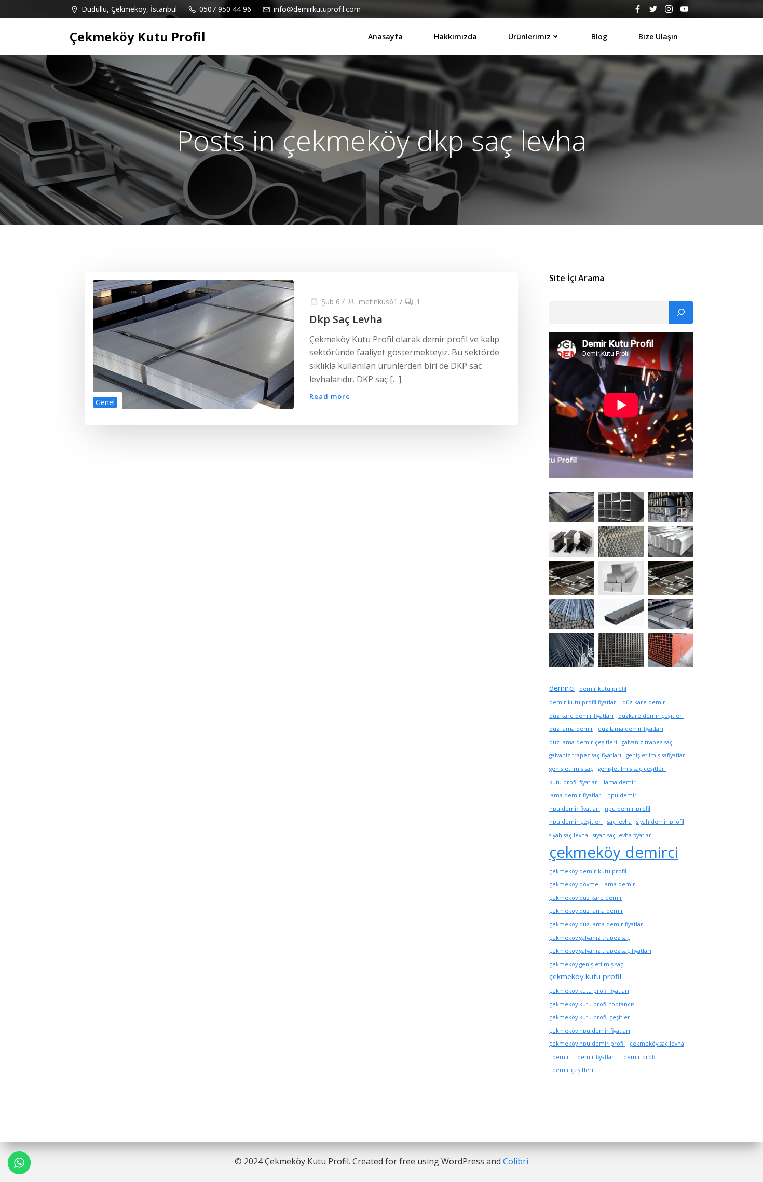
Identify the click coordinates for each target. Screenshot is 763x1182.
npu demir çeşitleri (576, 821)
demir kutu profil (602, 688)
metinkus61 (378, 302)
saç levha (619, 821)
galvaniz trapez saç (647, 742)
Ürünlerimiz (529, 36)
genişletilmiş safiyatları (656, 755)
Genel (105, 402)
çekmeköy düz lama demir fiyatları (597, 924)
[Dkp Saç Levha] (193, 343)
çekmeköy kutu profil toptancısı (592, 1004)
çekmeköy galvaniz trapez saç (589, 937)
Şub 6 (330, 302)
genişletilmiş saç (571, 768)
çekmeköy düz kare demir (585, 897)
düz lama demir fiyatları (630, 728)
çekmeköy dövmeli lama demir (592, 884)
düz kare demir (643, 702)
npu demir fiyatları (574, 808)
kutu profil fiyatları (574, 782)
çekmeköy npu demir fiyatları (589, 1030)
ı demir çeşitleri (571, 1070)
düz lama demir (571, 728)
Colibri (515, 1161)
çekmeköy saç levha (657, 1043)
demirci (562, 688)
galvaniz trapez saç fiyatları (585, 755)
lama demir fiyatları (576, 795)
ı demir (559, 1057)
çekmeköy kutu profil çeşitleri (590, 1017)
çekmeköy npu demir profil (587, 1043)
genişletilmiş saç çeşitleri (632, 768)
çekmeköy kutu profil (585, 976)
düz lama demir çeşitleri (583, 742)
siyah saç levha (568, 835)
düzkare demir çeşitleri (651, 715)
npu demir (622, 795)
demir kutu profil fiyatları (583, 702)
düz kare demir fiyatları (581, 715)
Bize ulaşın (658, 36)
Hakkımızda (455, 36)
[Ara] (681, 313)
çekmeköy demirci (613, 852)
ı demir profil (638, 1057)
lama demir (620, 782)
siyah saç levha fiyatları (623, 835)
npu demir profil (627, 808)
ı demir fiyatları (595, 1057)
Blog (599, 36)
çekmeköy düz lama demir (586, 910)
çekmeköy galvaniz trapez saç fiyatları (600, 950)
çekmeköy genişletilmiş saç (586, 964)
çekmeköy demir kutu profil (587, 871)
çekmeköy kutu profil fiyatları (589, 990)
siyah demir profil (660, 821)
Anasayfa (385, 36)
